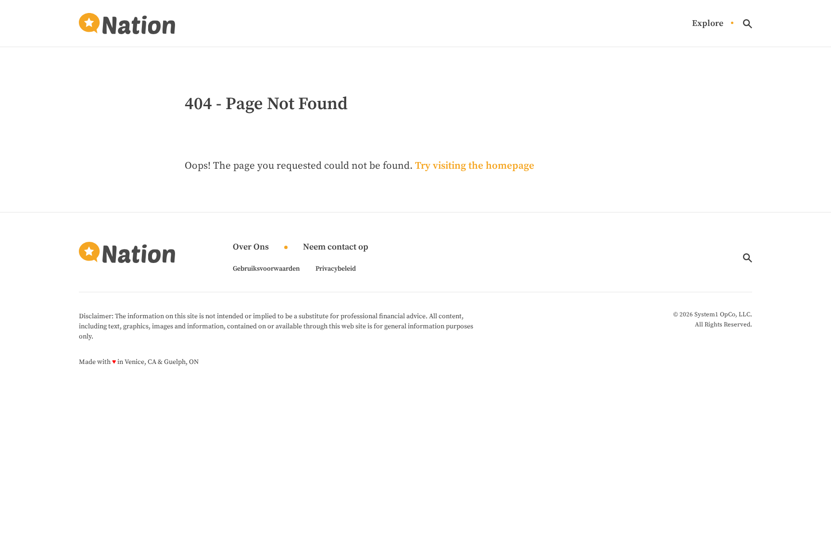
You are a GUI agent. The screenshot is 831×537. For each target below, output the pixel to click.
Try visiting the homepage (474, 166)
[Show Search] (747, 23)
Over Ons (251, 247)
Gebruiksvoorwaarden (266, 268)
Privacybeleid (335, 268)
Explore (707, 24)
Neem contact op (335, 247)
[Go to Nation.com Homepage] (127, 23)
